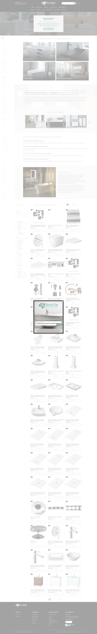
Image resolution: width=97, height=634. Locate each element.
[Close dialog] (62, 301)
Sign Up (59, 324)
